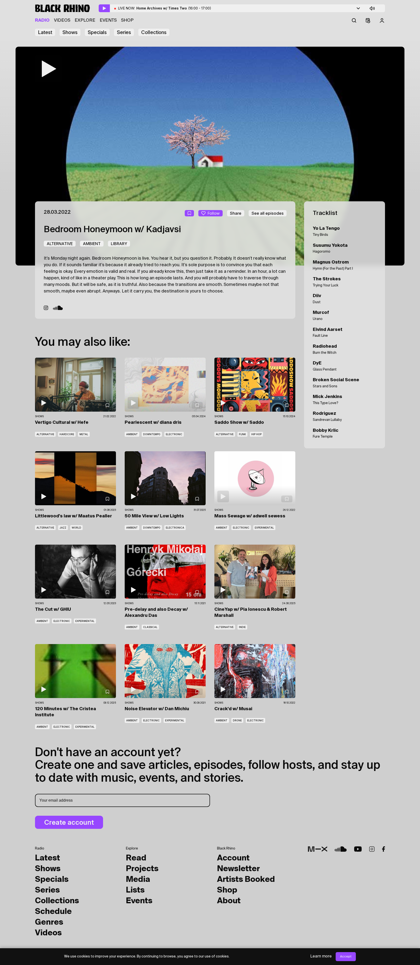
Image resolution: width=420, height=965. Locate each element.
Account (233, 858)
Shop (127, 20)
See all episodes (268, 213)
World (76, 527)
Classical (150, 627)
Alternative (60, 243)
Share (235, 213)
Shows (70, 32)
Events (108, 20)
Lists (135, 890)
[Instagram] (46, 308)
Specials (97, 32)
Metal (83, 434)
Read (136, 858)
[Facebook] (383, 849)
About (229, 901)
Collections (153, 32)
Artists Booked (246, 880)
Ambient (92, 243)
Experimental (264, 527)
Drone (237, 720)
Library (119, 243)
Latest (45, 32)
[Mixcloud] (317, 849)
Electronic (174, 434)
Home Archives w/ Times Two (173, 8)
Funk (242, 434)
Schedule (53, 912)
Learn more (321, 956)
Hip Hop (256, 434)
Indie (242, 627)
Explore (85, 20)
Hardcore (67, 434)
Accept (345, 956)
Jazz (63, 527)
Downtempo (151, 434)
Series (124, 32)
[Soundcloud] (58, 308)
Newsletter (238, 869)
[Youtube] (358, 849)
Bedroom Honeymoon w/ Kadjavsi (112, 229)
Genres (49, 922)
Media (138, 880)
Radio (42, 20)
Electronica (175, 527)
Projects (142, 869)
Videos (62, 20)
